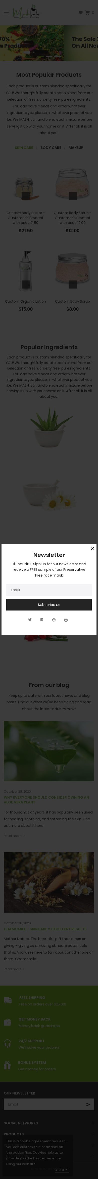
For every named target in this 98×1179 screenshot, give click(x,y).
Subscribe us (49, 604)
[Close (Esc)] (92, 548)
